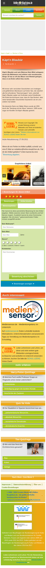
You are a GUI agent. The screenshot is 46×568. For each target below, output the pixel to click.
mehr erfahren (23, 365)
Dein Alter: (6, 231)
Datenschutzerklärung (22, 484)
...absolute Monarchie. (13, 417)
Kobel (6, 462)
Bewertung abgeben (11, 155)
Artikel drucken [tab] (26, 201)
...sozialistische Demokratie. (15, 421)
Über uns (37, 484)
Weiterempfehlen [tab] (9, 206)
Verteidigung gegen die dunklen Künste (20, 389)
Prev (4, 175)
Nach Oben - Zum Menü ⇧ (23, 477)
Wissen (18, 10)
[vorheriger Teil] (3, 64)
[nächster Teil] (15, 64)
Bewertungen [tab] (9, 201)
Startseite (7, 10)
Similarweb (36, 499)
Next (42, 175)
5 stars (19, 242)
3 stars (12, 242)
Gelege (7, 467)
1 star (4, 242)
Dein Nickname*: (8, 224)
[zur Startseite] (23, 3)
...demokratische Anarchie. (14, 426)
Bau (5, 458)
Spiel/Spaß (39, 10)
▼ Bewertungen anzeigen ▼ (23, 284)
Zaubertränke (9, 384)
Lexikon (28, 10)
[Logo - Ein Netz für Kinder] (23, 508)
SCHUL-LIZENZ (33, 359)
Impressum (6, 484)
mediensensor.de (12, 331)
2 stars (8, 242)
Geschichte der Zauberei (14, 393)
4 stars (16, 242)
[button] (39, 15)
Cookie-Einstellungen (10, 487)
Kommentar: (6, 248)
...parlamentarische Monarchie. (16, 413)
